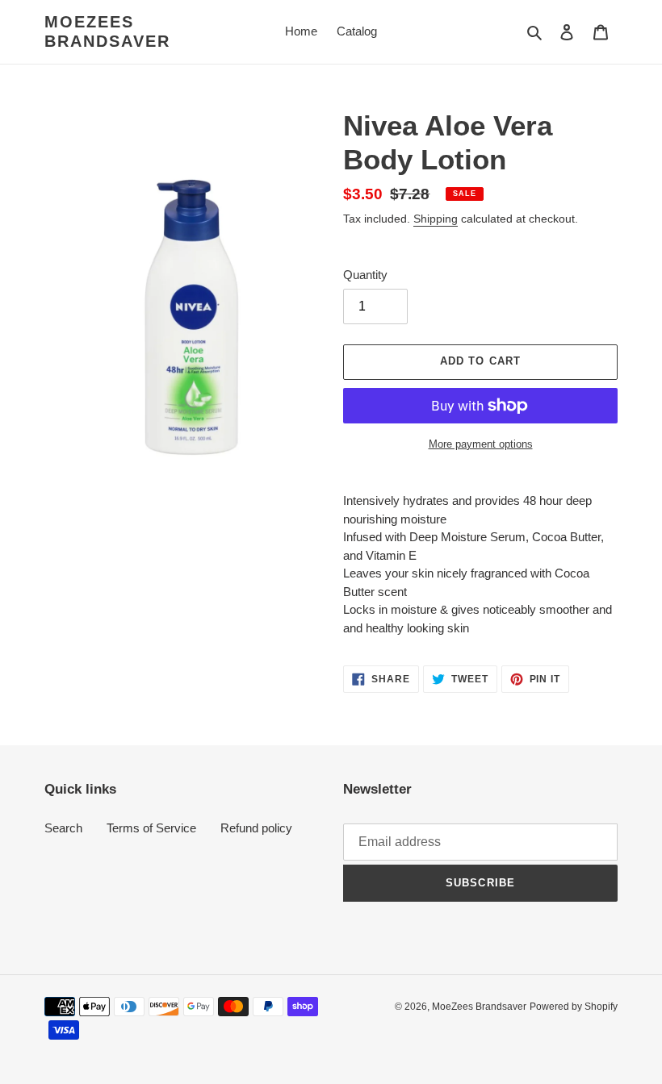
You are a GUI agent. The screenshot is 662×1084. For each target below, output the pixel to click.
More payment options (481, 444)
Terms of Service (151, 828)
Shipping (435, 218)
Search (63, 828)
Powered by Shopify (574, 1006)
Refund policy (256, 828)
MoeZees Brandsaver (107, 31)
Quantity (365, 274)
